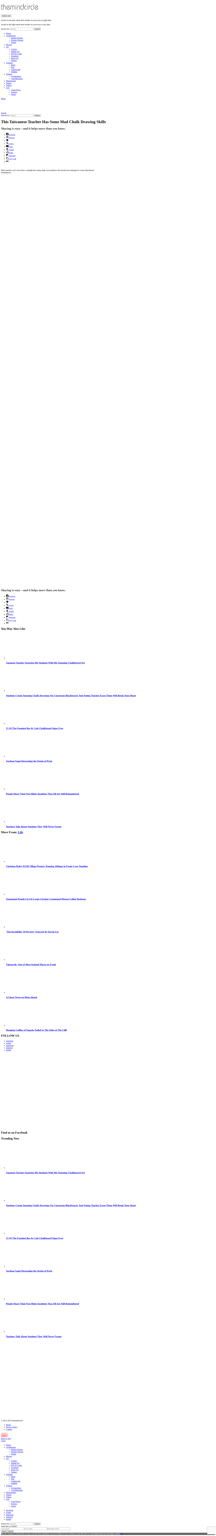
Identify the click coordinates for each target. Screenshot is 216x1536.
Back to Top (6, 1438)
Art (7, 47)
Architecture (11, 36)
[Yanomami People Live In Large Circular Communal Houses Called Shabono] (110, 882)
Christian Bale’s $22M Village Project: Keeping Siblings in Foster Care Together (47, 866)
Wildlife (14, 72)
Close (3, 1441)
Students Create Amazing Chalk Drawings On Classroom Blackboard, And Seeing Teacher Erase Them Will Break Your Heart (71, 695)
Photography (11, 81)
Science (14, 92)
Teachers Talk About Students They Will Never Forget (33, 826)
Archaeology (16, 76)
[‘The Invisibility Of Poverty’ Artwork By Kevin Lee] (110, 915)
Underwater (15, 70)
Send (4, 1531)
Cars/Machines (17, 79)
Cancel (10, 1531)
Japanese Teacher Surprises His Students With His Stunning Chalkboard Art (45, 662)
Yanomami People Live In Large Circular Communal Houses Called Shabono (46, 899)
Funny (13, 94)
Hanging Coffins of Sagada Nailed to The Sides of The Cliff (36, 1030)
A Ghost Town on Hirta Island (21, 997)
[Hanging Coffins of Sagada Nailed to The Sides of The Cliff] (110, 1013)
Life (7, 88)
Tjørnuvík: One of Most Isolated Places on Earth (31, 964)
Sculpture (14, 56)
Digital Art (15, 51)
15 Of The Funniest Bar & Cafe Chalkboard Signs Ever (34, 728)
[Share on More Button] (7, 141)
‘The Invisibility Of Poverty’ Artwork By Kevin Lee (32, 931)
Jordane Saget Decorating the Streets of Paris (29, 761)
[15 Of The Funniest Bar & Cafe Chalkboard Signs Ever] (110, 711)
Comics (14, 49)
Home (8, 33)
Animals (9, 63)
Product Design (17, 40)
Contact (9, 1429)
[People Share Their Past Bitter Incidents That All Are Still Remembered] (110, 777)
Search (37, 29)
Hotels (13, 42)
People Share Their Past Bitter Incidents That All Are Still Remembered (42, 794)
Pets (12, 67)
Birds (13, 65)
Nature (8, 83)
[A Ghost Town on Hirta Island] (110, 980)
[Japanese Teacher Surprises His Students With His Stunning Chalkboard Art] (110, 646)
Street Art (14, 58)
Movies (9, 45)
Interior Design (17, 38)
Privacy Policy (12, 1427)
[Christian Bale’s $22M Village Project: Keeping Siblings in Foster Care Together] (110, 849)
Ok (121, 1534)
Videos (9, 85)
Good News (16, 90)
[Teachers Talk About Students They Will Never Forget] (110, 810)
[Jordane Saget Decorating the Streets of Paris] (110, 744)
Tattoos (14, 60)
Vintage (9, 74)
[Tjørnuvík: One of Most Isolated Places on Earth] (110, 948)
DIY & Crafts (16, 54)
